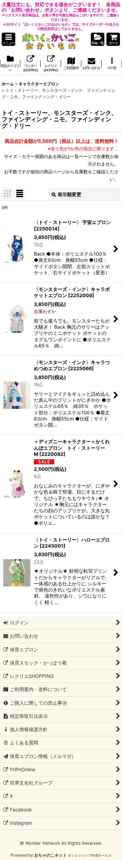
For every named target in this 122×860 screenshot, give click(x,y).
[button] (8, 39)
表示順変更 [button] (69, 194)
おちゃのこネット (50, 855)
